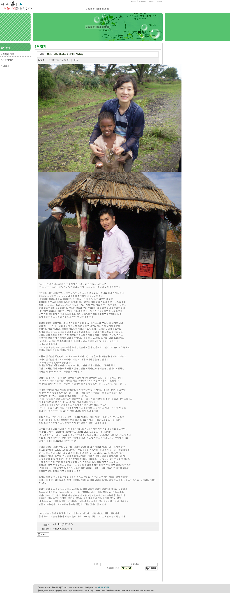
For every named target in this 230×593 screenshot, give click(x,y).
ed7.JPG (57, 529)
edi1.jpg (57, 524)
